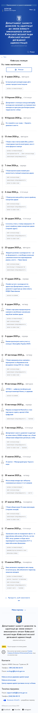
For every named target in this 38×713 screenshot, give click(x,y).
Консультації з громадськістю (16, 267)
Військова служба (12, 553)
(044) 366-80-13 (14, 696)
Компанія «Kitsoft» (13, 700)
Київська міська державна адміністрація (15, 677)
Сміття (30, 493)
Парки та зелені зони (13, 183)
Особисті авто (11, 588)
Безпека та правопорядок (14, 88)
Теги (4, 57)
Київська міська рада (9, 680)
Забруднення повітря (13, 153)
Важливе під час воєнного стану (16, 550)
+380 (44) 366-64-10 (16, 668)
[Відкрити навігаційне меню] (34, 10)
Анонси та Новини (12, 295)
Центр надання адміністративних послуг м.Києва (18, 683)
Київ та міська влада (28, 153)
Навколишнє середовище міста (16, 156)
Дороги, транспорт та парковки (16, 579)
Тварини (30, 418)
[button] (19, 69)
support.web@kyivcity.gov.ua (17, 693)
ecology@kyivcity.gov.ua (15, 671)
